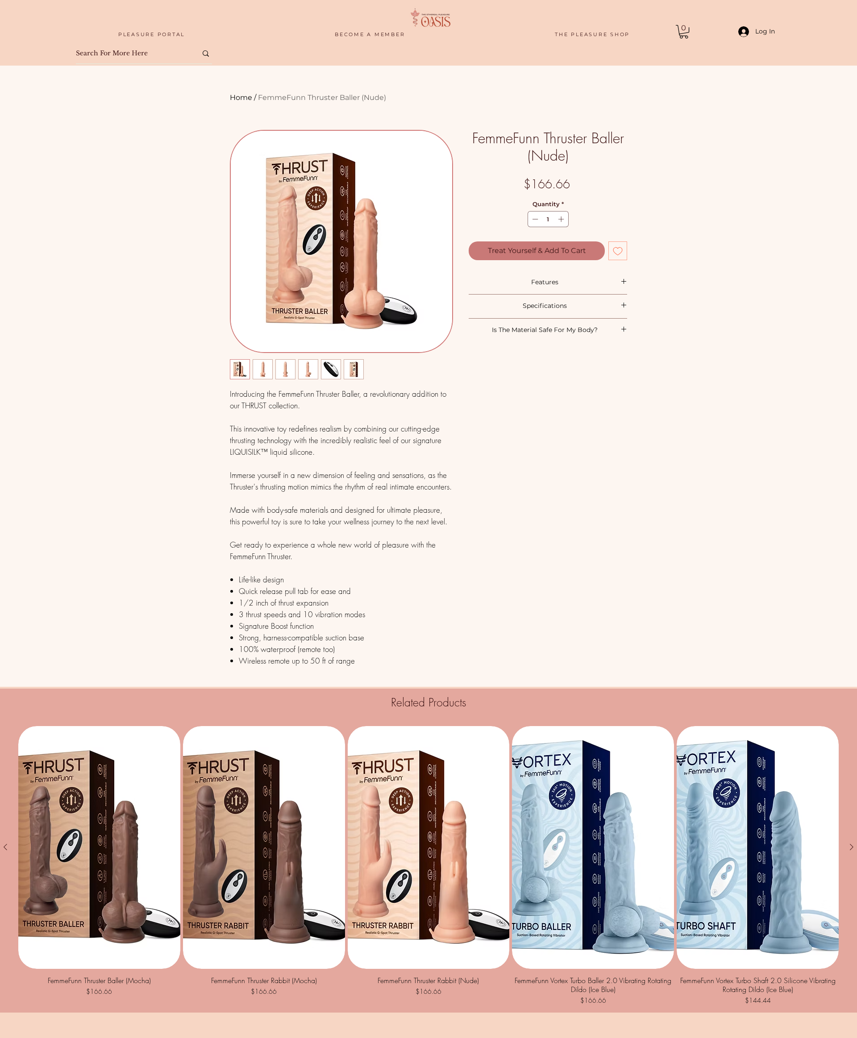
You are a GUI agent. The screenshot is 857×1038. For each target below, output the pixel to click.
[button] (684, 31)
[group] (428, 865)
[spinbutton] (548, 219)
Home (241, 97)
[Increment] (562, 219)
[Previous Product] (5, 847)
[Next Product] (851, 847)
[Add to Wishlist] (617, 250)
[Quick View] (99, 847)
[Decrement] (534, 219)
